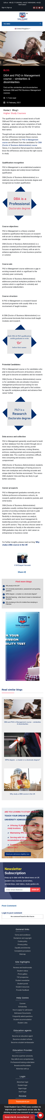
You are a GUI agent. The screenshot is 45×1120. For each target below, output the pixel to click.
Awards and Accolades (22, 1065)
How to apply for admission (22, 1010)
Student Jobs (22, 1023)
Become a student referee (22, 1039)
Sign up (9, 7)
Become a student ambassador (22, 1042)
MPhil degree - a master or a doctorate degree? (21, 594)
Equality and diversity (22, 948)
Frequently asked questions (23, 1016)
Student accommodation (22, 1019)
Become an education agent (22, 1036)
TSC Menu (6, 24)
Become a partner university (22, 1056)
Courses (23, 1003)
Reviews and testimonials (22, 967)
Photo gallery (22, 974)
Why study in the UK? (13, 586)
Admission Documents (22, 1013)
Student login (22, 1085)
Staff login (22, 1092)
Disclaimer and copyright (23, 938)
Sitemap (22, 954)
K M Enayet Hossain (22, 565)
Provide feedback (22, 990)
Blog (14, 110)
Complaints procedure (22, 951)
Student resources (22, 987)
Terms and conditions (22, 935)
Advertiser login (22, 1082)
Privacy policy (22, 944)
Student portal (22, 984)
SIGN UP (35, 890)
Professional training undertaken (22, 1062)
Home (6, 110)
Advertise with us (22, 1069)
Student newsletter (22, 980)
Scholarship (22, 1007)
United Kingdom (22, 29)
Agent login (22, 1088)
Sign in (4, 7)
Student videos (22, 971)
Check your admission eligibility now (17, 854)
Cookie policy (22, 941)
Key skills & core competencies (22, 1059)
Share (21, 572)
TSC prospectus (22, 977)
